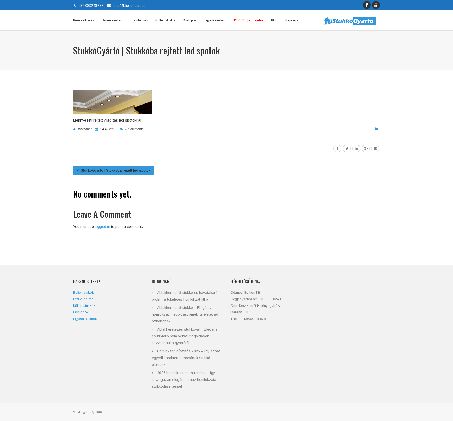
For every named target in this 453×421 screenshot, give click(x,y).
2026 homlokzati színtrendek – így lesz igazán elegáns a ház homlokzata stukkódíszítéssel (184, 380)
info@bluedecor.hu (129, 5)
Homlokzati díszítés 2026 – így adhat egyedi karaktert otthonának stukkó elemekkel (186, 358)
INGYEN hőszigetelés (247, 20)
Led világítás (83, 299)
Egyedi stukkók (85, 319)
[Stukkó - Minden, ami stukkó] (350, 20)
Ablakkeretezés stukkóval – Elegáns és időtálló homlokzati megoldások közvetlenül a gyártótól (185, 336)
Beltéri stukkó (111, 20)
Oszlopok (189, 20)
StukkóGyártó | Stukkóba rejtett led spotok (115, 170)
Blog (274, 20)
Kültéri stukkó (165, 20)
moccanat (84, 129)
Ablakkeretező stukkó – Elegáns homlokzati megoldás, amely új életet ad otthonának (185, 314)
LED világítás (138, 20)
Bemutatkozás (83, 20)
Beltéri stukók (83, 292)
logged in (102, 227)
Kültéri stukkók (84, 306)
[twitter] (347, 148)
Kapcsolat (292, 20)
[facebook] (337, 148)
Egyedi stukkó (214, 20)
